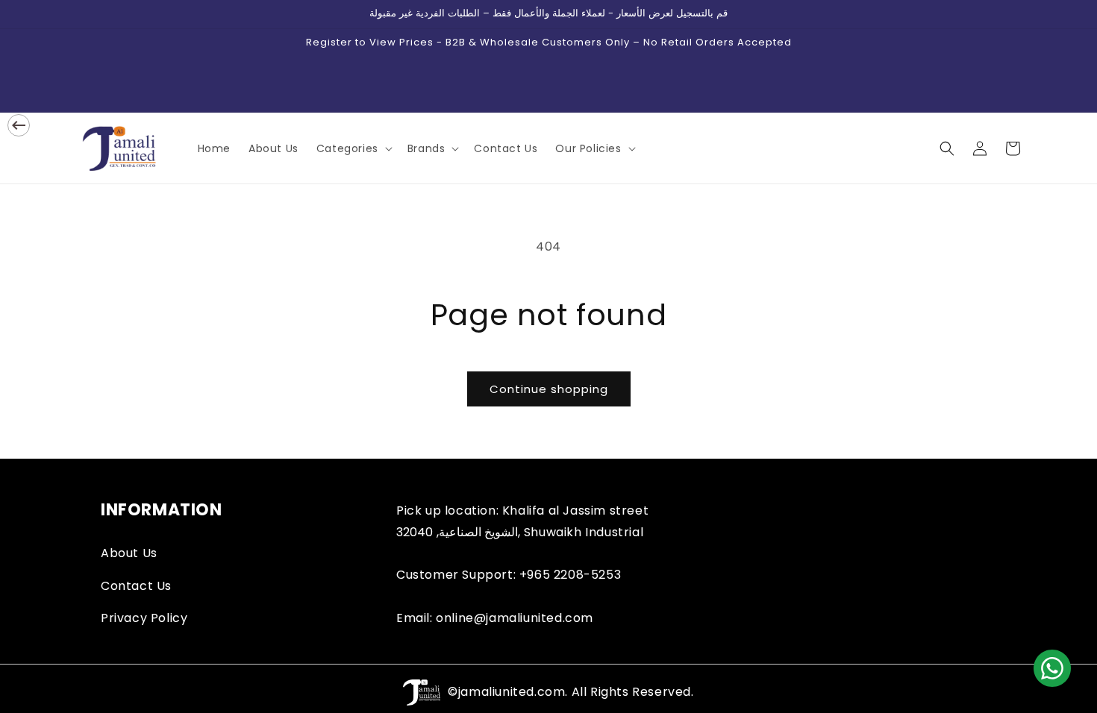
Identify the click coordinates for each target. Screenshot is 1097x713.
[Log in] (979, 148)
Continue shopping (549, 389)
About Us (129, 553)
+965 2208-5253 (570, 574)
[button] (353, 148)
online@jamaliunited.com (514, 617)
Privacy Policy (144, 617)
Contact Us (136, 585)
